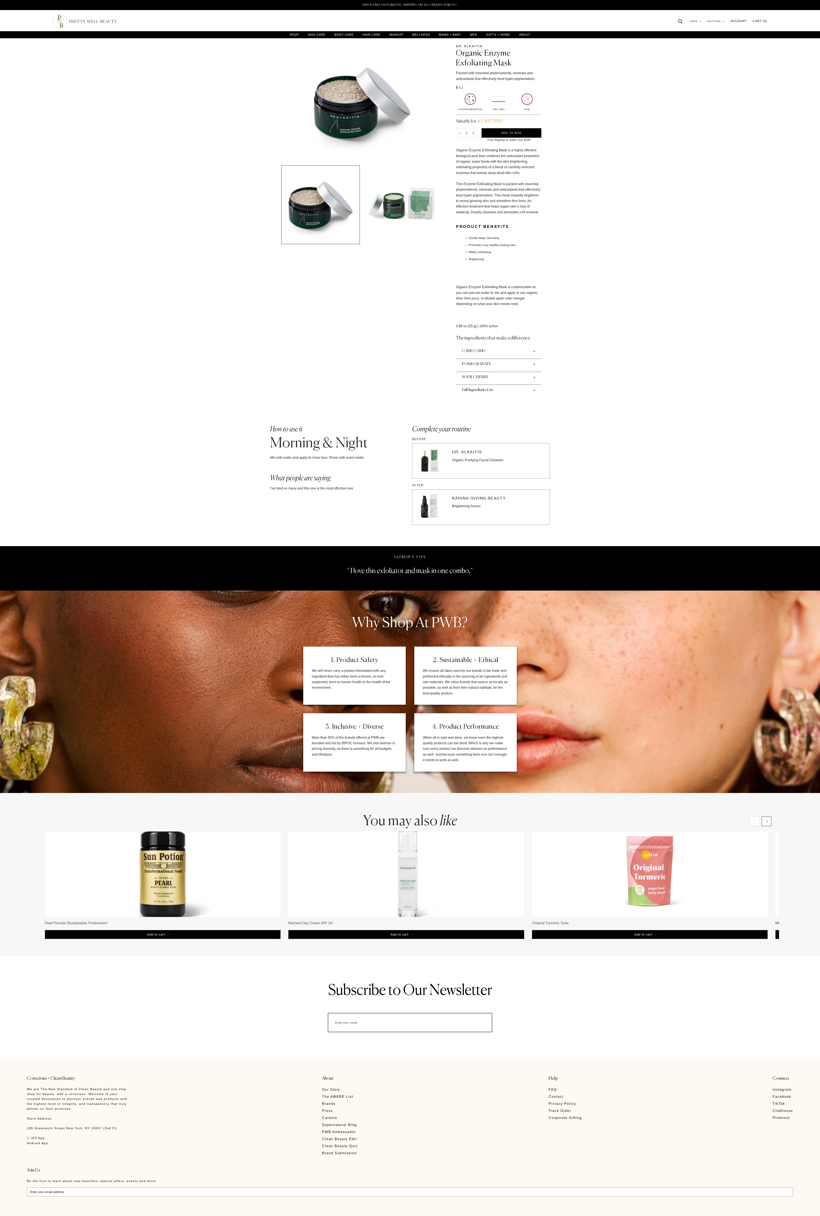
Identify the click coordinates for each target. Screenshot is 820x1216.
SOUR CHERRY (475, 377)
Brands (328, 1103)
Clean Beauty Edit (339, 1139)
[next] (766, 821)
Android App (37, 1143)
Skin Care (316, 35)
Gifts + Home (498, 35)
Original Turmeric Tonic (550, 923)
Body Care (344, 35)
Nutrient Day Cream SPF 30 (310, 923)
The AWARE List (337, 1096)
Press (327, 1111)
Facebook (782, 1096)
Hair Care (372, 35)
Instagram (782, 1089)
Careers (329, 1118)
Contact (556, 1096)
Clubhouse (783, 1111)
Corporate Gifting (565, 1118)
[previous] (754, 821)
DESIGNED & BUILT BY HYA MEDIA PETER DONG (67, 1210)
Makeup (396, 35)
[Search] (680, 21)
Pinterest (781, 1118)
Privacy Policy (562, 1103)
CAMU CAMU (473, 351)
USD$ (693, 21)
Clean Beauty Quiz (340, 1146)
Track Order (560, 1111)
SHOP (294, 35)
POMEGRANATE (476, 364)
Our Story (331, 1089)
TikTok (779, 1103)
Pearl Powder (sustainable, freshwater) (76, 923)
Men (473, 35)
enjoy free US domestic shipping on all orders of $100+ (410, 4)
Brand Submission (339, 1153)
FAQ (553, 1089)
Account (739, 21)
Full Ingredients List (477, 390)
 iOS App (36, 1138)
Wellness (421, 35)
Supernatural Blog (339, 1125)
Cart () (760, 21)
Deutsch (714, 21)
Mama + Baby (450, 35)
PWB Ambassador (339, 1132)
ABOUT (524, 34)
